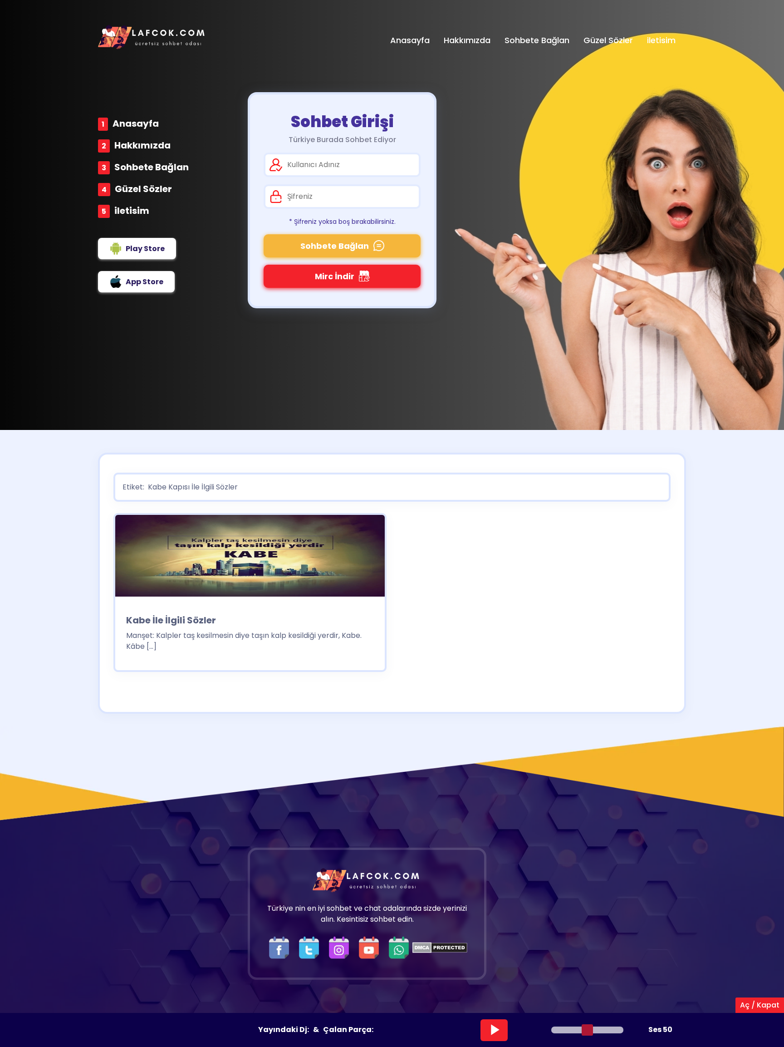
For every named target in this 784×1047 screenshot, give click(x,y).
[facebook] (281, 947)
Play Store (145, 248)
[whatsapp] (399, 947)
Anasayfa (136, 123)
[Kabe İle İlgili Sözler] (250, 558)
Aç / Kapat (759, 1005)
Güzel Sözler (143, 189)
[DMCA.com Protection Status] (439, 947)
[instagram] (341, 947)
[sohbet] (152, 37)
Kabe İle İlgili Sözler (171, 620)
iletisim (131, 210)
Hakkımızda (142, 145)
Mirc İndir (334, 276)
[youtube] (371, 947)
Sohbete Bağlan (151, 167)
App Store (144, 282)
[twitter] (311, 947)
